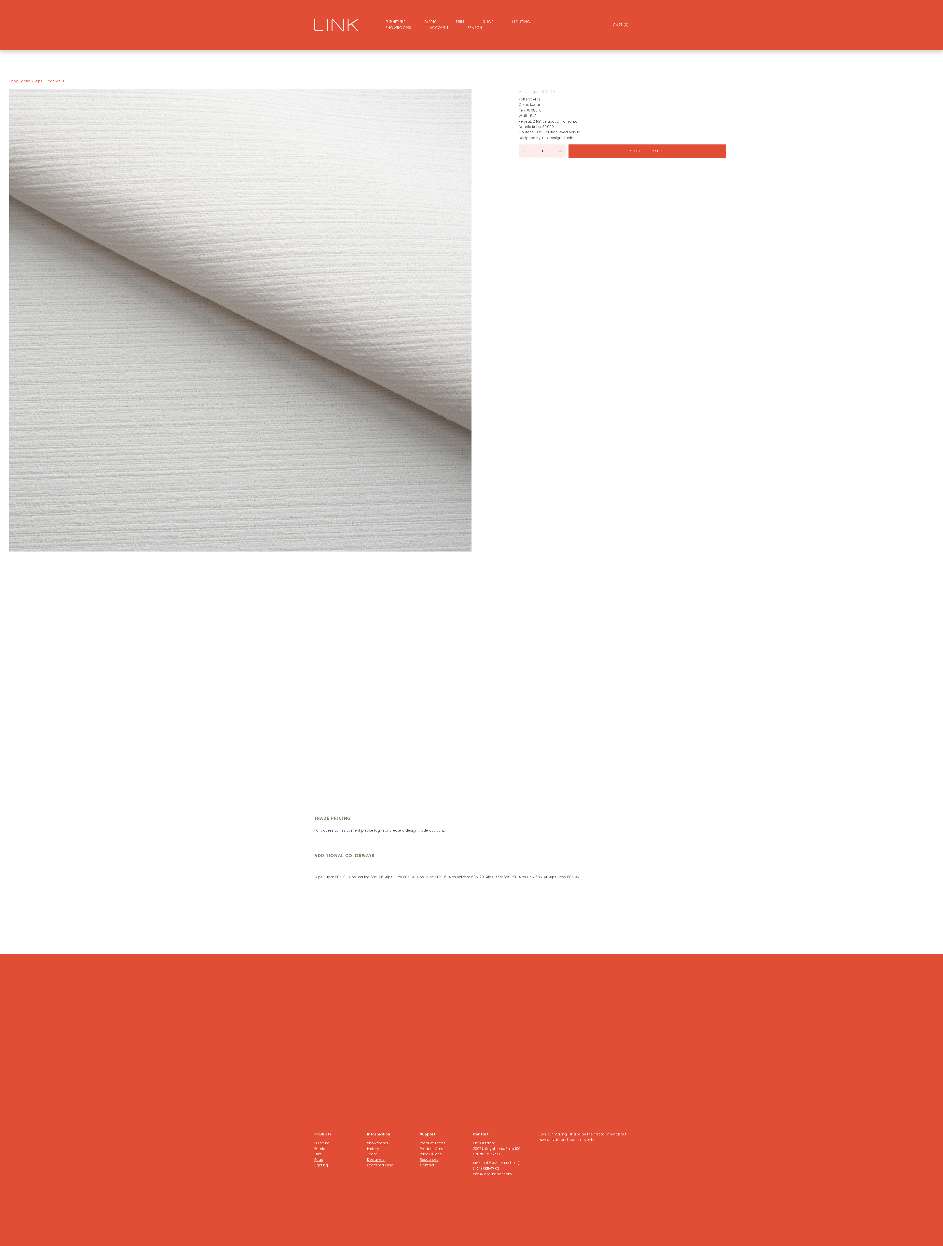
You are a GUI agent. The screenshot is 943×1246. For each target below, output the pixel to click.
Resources (429, 1159)
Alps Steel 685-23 (501, 877)
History (373, 1148)
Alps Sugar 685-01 (50, 81)
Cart (621, 25)
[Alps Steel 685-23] (501, 868)
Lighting (321, 1165)
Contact (427, 1165)
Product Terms (432, 1143)
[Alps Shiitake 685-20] (466, 868)
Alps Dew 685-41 (533, 877)
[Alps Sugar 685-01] (330, 868)
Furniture (321, 1143)
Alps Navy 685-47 (564, 877)
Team (372, 1154)
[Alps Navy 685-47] (564, 868)
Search (475, 28)
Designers (376, 1159)
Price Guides (431, 1154)
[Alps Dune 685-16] (431, 868)
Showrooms (398, 28)
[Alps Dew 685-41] (532, 868)
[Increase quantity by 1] (560, 151)
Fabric (319, 1148)
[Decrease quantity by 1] (524, 151)
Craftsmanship (380, 1165)
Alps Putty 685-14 (400, 877)
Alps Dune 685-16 (431, 877)
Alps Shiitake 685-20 (466, 877)
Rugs (318, 1159)
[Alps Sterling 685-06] (365, 868)
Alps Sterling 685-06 (365, 877)
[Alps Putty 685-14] (399, 868)
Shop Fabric (19, 81)
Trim (318, 1154)
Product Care (431, 1148)
